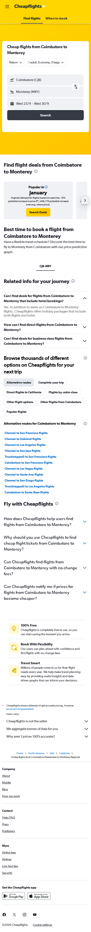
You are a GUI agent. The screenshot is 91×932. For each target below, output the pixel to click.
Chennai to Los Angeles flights (25, 444)
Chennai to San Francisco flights (26, 433)
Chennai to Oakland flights (23, 439)
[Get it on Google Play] (13, 896)
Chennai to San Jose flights (22, 450)
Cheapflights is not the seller (26, 721)
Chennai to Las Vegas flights (24, 468)
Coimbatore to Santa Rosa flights (27, 492)
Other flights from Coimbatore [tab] (60, 402)
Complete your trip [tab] (51, 382)
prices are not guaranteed (19, 708)
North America (36, 753)
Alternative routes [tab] (19, 382)
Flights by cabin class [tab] (63, 392)
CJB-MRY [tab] (45, 266)
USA (52, 753)
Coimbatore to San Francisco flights (28, 462)
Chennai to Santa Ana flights (24, 474)
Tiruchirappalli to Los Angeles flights (29, 486)
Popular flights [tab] (16, 411)
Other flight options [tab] (20, 402)
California (64, 753)
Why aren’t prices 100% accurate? (30, 736)
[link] (38, 212)
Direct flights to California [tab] (24, 392)
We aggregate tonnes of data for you (32, 729)
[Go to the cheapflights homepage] (30, 6)
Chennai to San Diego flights (24, 480)
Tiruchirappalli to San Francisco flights (30, 456)
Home (20, 753)
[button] (7, 6)
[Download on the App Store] (39, 896)
